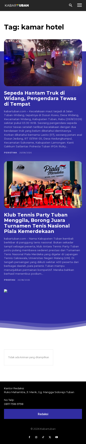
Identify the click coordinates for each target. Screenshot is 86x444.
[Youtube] (56, 437)
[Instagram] (36, 437)
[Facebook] (29, 437)
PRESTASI (9, 280)
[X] (49, 437)
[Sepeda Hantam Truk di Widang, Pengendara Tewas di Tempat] (43, 62)
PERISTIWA (10, 152)
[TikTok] (43, 437)
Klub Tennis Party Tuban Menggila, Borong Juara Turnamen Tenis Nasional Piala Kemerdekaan (37, 223)
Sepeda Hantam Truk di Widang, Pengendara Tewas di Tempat (40, 98)
